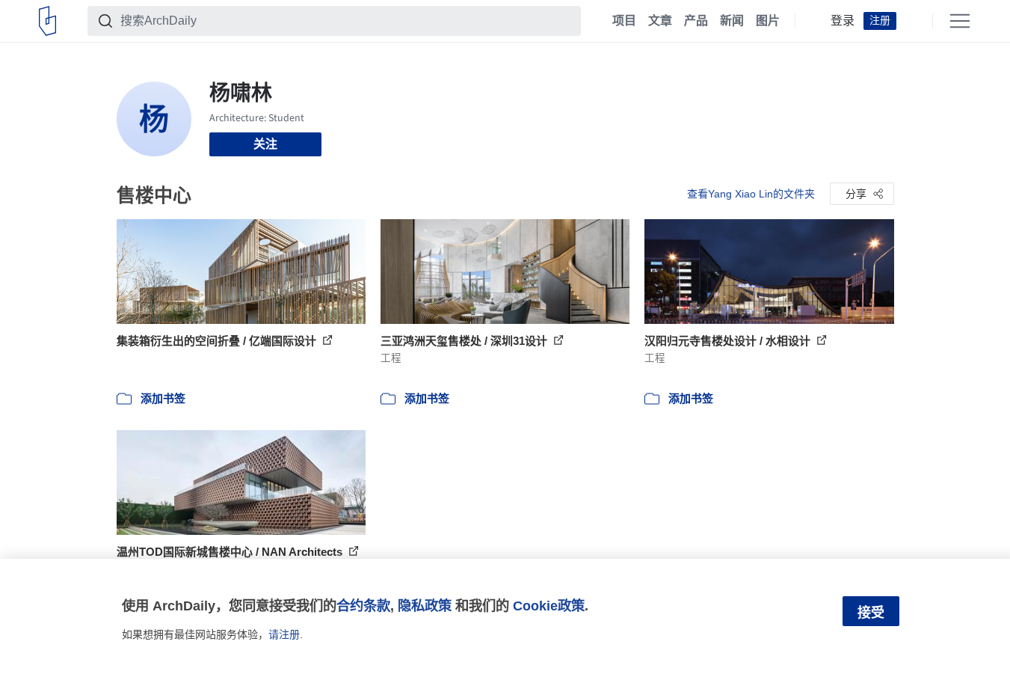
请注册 (284, 634)
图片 (768, 21)
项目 (624, 21)
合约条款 (363, 605)
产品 (696, 21)
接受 (870, 612)
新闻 (732, 21)
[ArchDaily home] (47, 21)
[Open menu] (960, 21)
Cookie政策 (549, 605)
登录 (843, 21)
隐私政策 (425, 605)
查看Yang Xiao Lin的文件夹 (751, 194)
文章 (660, 21)
